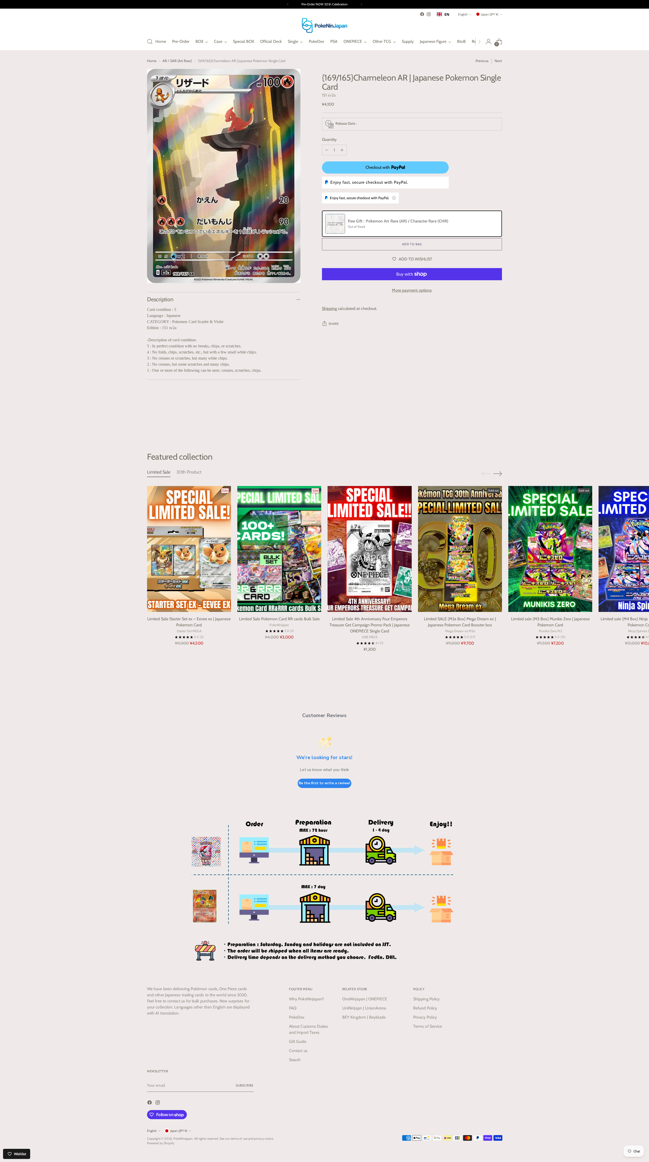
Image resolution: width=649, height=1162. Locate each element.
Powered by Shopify (160, 1143)
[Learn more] (394, 198)
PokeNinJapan (182, 1138)
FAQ (292, 1008)
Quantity (329, 139)
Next (498, 61)
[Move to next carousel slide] (497, 424)
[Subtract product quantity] (326, 150)
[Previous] (287, 4)
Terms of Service (427, 1026)
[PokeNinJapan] (324, 25)
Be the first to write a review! (324, 783)
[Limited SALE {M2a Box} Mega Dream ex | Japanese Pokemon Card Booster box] (460, 549)
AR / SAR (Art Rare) (177, 61)
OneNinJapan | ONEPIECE (364, 999)
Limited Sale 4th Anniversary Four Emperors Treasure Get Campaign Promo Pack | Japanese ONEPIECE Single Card (370, 624)
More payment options (412, 290)
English (463, 14)
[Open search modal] (150, 41)
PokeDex (297, 1017)
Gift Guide (297, 1041)
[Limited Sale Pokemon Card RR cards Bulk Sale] (279, 549)
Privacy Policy (425, 1017)
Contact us (298, 1050)
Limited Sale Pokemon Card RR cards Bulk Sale (279, 618)
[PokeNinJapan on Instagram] (428, 14)
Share (334, 324)
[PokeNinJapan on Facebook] (422, 14)
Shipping (329, 308)
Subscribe (245, 1085)
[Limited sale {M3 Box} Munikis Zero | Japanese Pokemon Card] (550, 549)
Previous (482, 61)
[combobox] (443, 14)
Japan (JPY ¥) (489, 14)
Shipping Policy (426, 999)
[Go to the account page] (488, 41)
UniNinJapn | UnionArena (364, 1008)
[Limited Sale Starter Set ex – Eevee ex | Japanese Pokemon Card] (189, 549)
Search (295, 1059)
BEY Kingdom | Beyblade (364, 1017)
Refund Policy (425, 1008)
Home (151, 61)
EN (446, 14)
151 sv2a (329, 95)
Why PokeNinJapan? (306, 999)
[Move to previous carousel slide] (486, 424)
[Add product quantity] (342, 150)
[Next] (361, 4)
